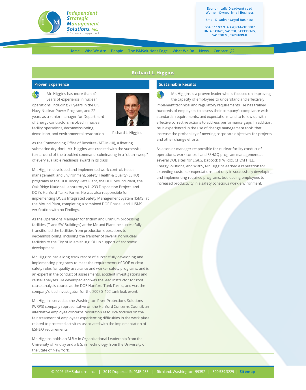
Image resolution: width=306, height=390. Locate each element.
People (117, 51)
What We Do (183, 51)
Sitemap (247, 371)
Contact (221, 51)
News (204, 51)
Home (74, 51)
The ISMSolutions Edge (148, 51)
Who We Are (95, 51)
